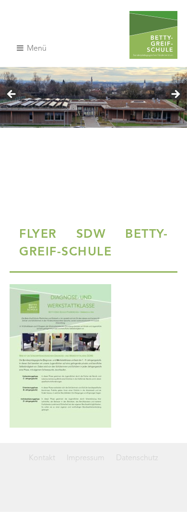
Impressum (86, 458)
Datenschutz (137, 458)
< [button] (12, 95)
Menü (36, 49)
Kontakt (42, 458)
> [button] (175, 95)
